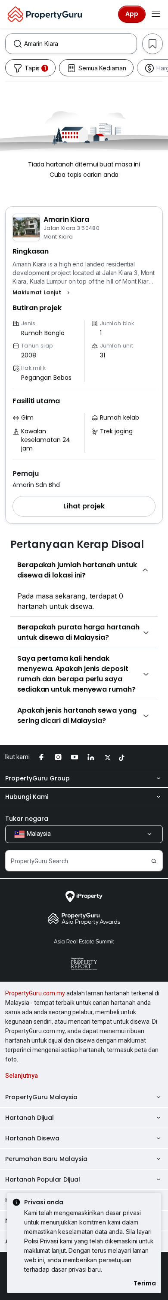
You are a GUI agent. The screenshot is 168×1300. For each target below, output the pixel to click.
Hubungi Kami (26, 796)
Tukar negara (26, 818)
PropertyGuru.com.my (35, 993)
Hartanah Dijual (29, 1117)
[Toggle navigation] (156, 14)
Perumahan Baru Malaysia (46, 1159)
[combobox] (80, 43)
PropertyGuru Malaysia (41, 1097)
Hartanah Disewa (32, 1138)
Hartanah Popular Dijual (42, 1179)
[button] (42, 292)
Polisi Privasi (41, 1241)
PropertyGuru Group (37, 778)
